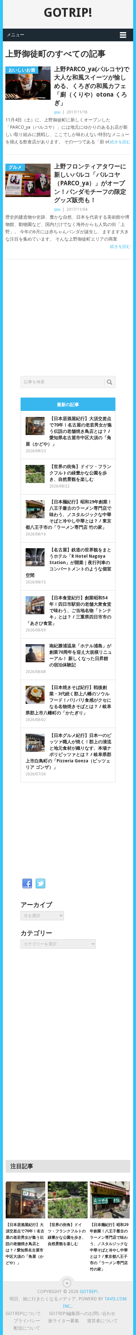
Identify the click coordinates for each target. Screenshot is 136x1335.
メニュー (15, 34)
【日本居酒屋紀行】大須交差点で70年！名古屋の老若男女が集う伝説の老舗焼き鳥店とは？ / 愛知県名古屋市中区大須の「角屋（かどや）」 (69, 431)
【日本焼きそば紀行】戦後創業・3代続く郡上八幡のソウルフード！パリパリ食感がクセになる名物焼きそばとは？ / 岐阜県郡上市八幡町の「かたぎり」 (68, 700)
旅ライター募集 (63, 1320)
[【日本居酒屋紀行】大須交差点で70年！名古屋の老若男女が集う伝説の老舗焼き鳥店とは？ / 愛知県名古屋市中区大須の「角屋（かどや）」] (25, 1200)
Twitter (40, 884)
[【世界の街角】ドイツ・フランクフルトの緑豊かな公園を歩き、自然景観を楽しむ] (67, 1200)
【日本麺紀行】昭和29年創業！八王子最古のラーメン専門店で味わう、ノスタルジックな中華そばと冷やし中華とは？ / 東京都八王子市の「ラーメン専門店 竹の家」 (69, 514)
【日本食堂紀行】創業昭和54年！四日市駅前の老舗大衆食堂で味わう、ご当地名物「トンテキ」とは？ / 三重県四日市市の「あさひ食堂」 (68, 610)
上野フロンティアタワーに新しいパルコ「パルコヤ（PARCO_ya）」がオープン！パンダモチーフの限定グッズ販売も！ (90, 183)
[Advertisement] (68, 325)
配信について (27, 1328)
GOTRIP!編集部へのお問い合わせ (82, 1313)
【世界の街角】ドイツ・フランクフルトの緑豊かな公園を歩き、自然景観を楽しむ (80, 473)
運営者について (102, 1320)
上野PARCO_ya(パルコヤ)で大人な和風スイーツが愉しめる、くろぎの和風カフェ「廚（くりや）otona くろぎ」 (91, 85)
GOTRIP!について (23, 1313)
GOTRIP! (68, 12)
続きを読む (120, 142)
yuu (57, 112)
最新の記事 (68, 404)
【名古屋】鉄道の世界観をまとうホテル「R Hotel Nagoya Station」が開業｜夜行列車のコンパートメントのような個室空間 (68, 562)
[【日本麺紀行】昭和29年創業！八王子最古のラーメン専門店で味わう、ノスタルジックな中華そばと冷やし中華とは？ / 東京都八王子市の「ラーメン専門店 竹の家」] (109, 1200)
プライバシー (27, 1320)
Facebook (27, 884)
